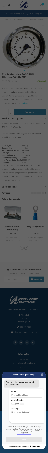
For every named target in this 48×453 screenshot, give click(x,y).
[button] (24, 70)
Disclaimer (24, 367)
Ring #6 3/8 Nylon (35, 226)
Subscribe (37, 279)
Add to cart (30, 112)
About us (24, 359)
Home (7, 20)
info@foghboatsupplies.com (25, 332)
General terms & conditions (24, 363)
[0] (41, 5)
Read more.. (25, 103)
